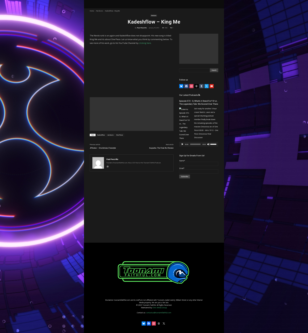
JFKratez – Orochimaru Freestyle (103, 148)
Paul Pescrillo (142, 28)
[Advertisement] (131, 114)
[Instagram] (108, 166)
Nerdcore (99, 11)
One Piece (119, 135)
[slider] (213, 144)
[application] (198, 144)
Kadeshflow (101, 135)
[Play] (182, 144)
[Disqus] (131, 207)
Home (92, 11)
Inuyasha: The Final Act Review (161, 148)
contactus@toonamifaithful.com (158, 312)
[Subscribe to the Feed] (199, 95)
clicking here (145, 43)
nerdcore (110, 135)
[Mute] (208, 144)
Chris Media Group (159, 307)
